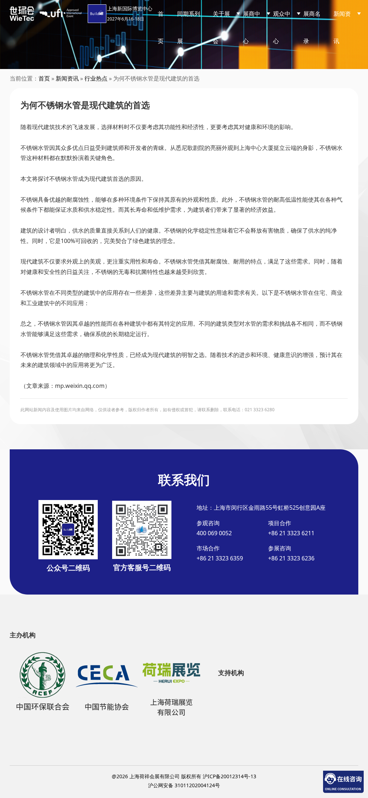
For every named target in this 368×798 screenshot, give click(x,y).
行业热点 (95, 78)
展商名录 (312, 27)
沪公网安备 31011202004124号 (184, 785)
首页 (161, 27)
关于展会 (221, 27)
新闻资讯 (67, 78)
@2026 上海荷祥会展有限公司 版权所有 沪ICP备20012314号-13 (184, 776)
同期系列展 (188, 27)
